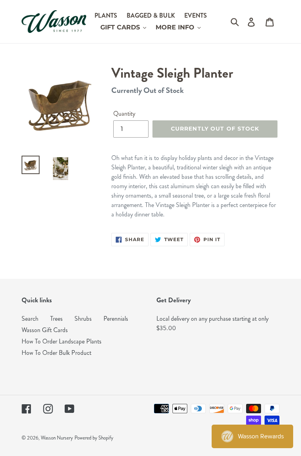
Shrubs (83, 318)
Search (30, 318)
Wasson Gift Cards (45, 329)
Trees (56, 318)
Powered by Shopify (93, 437)
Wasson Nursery (57, 437)
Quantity (124, 113)
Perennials (115, 318)
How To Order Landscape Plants (62, 341)
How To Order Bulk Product (56, 352)
